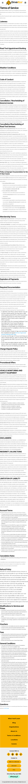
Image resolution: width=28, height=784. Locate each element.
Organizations (14, 727)
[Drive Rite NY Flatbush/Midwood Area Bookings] (24, 3)
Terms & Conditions (14, 735)
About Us (14, 731)
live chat (14, 765)
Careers (14, 744)
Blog (14, 723)
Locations (14, 739)
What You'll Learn (14, 718)
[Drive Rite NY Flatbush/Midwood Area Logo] (14, 2)
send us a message (14, 761)
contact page (6, 708)
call (14, 769)
